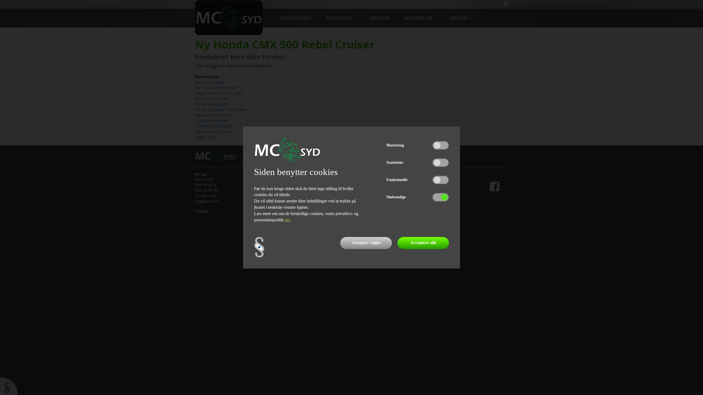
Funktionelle (397, 180)
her (287, 220)
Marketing (395, 145)
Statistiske (394, 162)
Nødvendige (396, 197)
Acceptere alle (423, 242)
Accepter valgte (366, 242)
